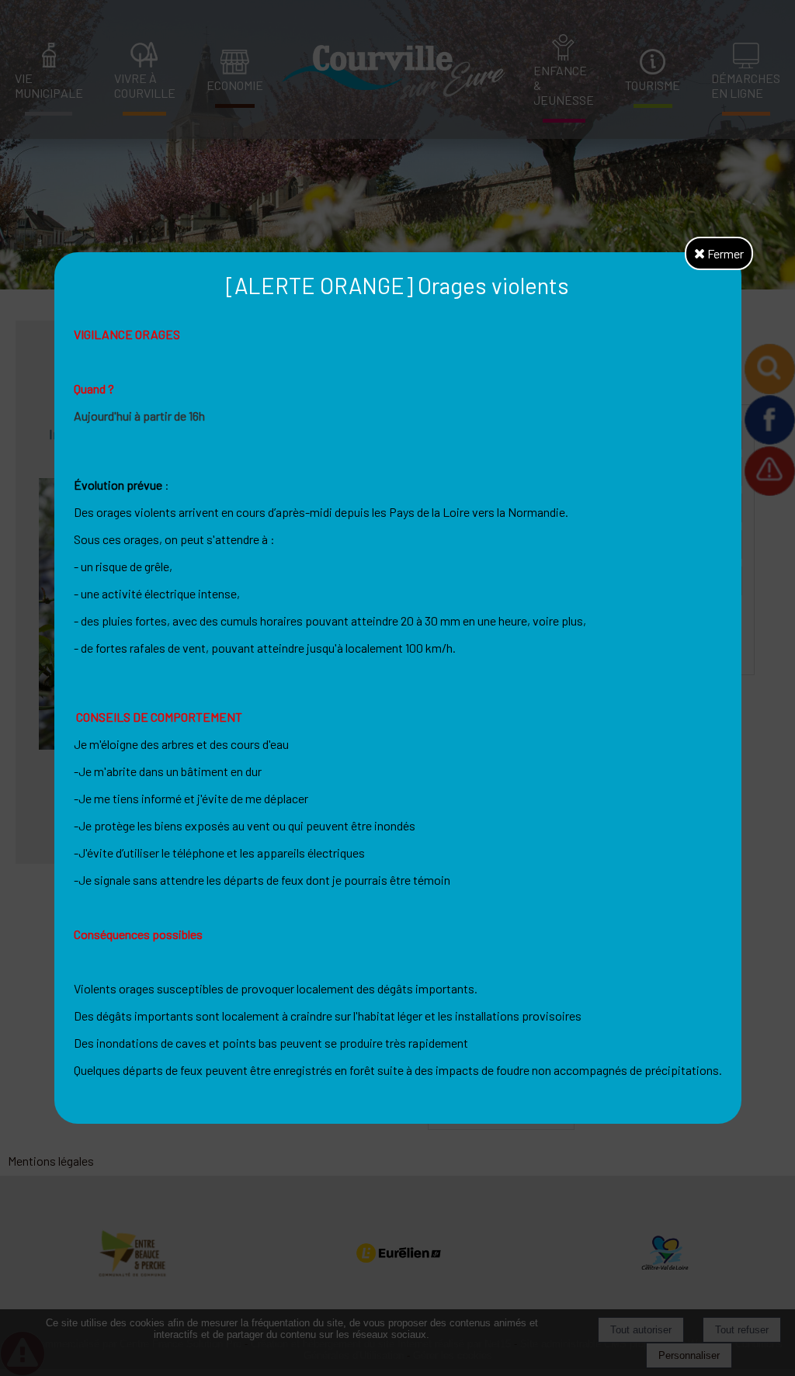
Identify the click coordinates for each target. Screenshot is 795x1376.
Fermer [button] (724, 253)
